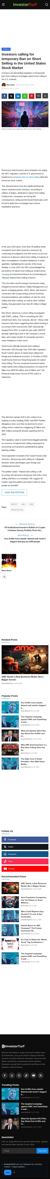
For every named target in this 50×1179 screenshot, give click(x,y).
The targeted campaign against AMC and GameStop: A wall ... (34, 719)
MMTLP (14, 504)
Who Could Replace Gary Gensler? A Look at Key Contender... (32, 914)
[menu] (3, 5)
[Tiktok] (26, 1076)
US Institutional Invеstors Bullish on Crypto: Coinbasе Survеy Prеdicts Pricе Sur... (25, 528)
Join (8, 1172)
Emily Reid (24, 753)
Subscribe (42, 1151)
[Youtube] (33, 1076)
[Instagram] (19, 1076)
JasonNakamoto (7, 683)
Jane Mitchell (25, 711)
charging (5, 274)
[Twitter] (12, 1076)
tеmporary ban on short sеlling (26, 177)
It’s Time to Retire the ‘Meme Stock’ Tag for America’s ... (34, 940)
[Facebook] (5, 1076)
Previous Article (27, 524)
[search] (46, 5)
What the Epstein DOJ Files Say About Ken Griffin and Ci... (33, 733)
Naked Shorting (17, 510)
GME (31, 504)
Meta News (6, 570)
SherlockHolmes (26, 739)
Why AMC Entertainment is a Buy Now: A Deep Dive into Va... (34, 747)
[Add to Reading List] (45, 95)
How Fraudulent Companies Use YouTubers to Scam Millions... (33, 900)
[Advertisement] (25, 27)
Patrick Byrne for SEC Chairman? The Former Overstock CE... (31, 928)
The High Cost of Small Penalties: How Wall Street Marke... (33, 761)
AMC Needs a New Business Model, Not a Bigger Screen (22, 678)
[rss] (41, 1076)
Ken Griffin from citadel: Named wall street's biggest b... (33, 705)
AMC (23, 504)
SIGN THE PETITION (14, 492)
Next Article (23, 535)
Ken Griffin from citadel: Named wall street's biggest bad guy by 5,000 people (25, 540)
